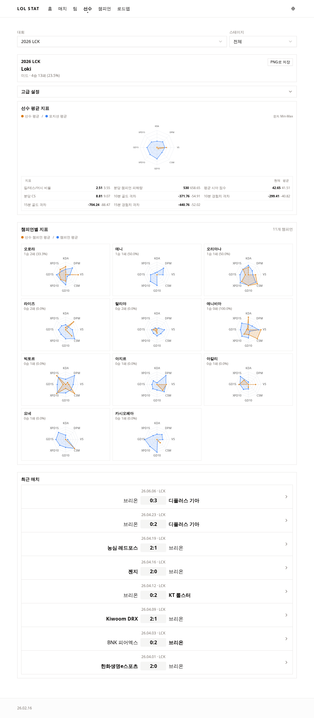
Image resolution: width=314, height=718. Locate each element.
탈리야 (120, 303)
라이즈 (29, 303)
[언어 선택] (293, 8)
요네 (27, 413)
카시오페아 (124, 413)
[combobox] (122, 41)
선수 (87, 8)
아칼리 (212, 358)
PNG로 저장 (280, 62)
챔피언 (104, 8)
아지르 (120, 358)
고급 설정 (30, 91)
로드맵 (123, 8)
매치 (62, 8)
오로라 (29, 249)
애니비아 (214, 303)
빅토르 (29, 358)
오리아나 (214, 249)
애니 (119, 249)
